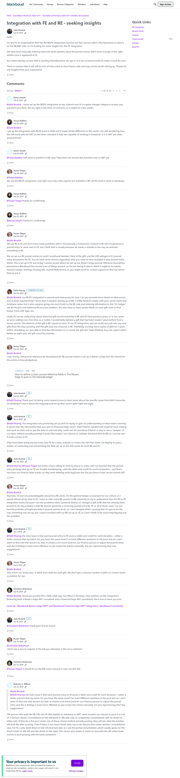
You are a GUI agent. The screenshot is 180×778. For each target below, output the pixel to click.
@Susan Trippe (14, 200)
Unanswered (152, 39)
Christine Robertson (23, 589)
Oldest (18, 90)
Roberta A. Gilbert (22, 684)
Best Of (135, 47)
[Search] (155, 4)
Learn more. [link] (27, 771)
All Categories (138, 27)
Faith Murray (19, 290)
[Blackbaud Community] (15, 4)
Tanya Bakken (20, 120)
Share (10, 75)
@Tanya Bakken (15, 157)
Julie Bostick (19, 30)
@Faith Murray (14, 400)
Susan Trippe (20, 170)
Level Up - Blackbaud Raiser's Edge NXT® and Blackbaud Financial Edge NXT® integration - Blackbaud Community (65, 606)
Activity (135, 35)
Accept (77, 763)
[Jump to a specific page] (124, 90)
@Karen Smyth (14, 220)
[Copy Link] (25, 33)
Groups (135, 43)
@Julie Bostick (14, 104)
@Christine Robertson (18, 625)
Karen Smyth (20, 97)
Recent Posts (138, 31)
